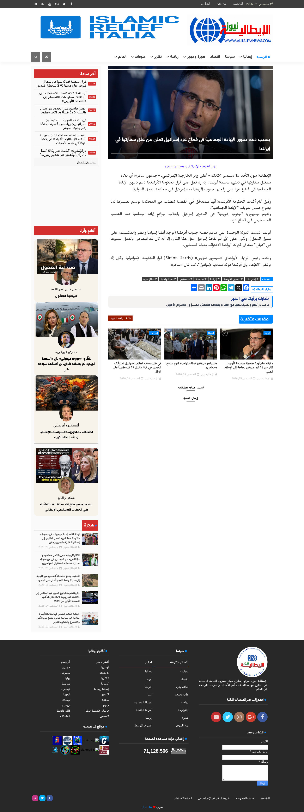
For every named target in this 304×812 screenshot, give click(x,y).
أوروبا (267, 333)
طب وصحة (181, 694)
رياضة (174, 57)
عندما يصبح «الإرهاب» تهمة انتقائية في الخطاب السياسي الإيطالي (66, 507)
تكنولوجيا (183, 710)
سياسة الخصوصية (245, 798)
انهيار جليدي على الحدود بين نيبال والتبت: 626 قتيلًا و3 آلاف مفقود (63, 110)
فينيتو (106, 705)
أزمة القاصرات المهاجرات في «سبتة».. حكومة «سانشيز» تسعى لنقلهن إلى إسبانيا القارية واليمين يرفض (59, 538)
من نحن (221, 3)
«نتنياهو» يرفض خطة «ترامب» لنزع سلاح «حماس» (191, 365)
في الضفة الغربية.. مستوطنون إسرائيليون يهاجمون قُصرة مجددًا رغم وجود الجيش (63, 124)
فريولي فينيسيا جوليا (97, 710)
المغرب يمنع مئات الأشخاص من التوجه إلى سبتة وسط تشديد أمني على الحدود (58, 578)
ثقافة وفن (182, 686)
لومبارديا (65, 689)
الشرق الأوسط (143, 725)
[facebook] (71, 4)
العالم (122, 57)
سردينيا (66, 683)
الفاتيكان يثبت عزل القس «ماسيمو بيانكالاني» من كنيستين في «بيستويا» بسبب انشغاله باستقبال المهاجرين (60, 559)
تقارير (158, 57)
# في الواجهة (168, 279)
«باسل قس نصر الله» (66, 289)
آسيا (149, 694)
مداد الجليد (146, 807)
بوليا (67, 678)
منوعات (140, 57)
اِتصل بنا (205, 3)
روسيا (148, 717)
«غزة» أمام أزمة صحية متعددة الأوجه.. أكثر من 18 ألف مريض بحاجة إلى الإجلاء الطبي (249, 367)
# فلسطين (186, 279)
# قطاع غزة (150, 279)
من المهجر (182, 725)
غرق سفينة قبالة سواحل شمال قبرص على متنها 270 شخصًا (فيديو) (61, 83)
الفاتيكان (65, 716)
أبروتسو (65, 661)
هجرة (185, 717)
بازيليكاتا (104, 672)
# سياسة (201, 279)
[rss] (42, 4)
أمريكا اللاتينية (144, 710)
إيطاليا (247, 57)
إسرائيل (154, 333)
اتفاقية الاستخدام (183, 798)
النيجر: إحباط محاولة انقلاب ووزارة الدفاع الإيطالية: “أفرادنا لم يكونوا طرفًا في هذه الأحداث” (62, 139)
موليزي (66, 667)
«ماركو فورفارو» (66, 352)
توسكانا (66, 699)
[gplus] (57, 4)
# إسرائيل (252, 279)
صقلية (105, 699)
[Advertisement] (66, 196)
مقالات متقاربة (254, 319)
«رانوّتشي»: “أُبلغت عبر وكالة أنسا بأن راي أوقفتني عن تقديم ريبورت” (63, 153)
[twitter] (64, 4)
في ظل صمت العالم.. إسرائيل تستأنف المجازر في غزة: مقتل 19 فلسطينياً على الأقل (137, 367)
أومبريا (105, 667)
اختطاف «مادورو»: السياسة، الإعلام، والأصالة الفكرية (66, 435)
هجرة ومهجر (196, 57)
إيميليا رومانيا (101, 689)
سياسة (230, 57)
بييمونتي (65, 672)
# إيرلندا (214, 279)
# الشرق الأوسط (233, 279)
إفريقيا (148, 686)
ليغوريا (66, 694)
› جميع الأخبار (86, 162)
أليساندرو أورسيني (66, 425)
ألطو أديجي (102, 661)
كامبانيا (105, 683)
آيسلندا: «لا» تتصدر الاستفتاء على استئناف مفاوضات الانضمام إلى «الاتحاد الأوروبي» (62, 97)
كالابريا (105, 678)
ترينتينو (66, 705)
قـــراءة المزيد (118, 318)
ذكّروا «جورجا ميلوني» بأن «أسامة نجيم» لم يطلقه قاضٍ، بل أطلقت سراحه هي (66, 364)
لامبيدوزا (104, 716)
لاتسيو (105, 694)
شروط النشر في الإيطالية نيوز (214, 798)
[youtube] (50, 4)
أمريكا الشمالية (143, 702)
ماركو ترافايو (66, 498)
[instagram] (35, 4)
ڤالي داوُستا (63, 710)
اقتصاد (215, 57)
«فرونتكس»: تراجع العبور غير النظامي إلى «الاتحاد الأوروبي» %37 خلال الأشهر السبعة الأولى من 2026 (58, 597)
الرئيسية (238, 3)
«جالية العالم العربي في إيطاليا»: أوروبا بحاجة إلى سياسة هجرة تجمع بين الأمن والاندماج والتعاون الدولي (58, 618)
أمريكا (211, 333)
